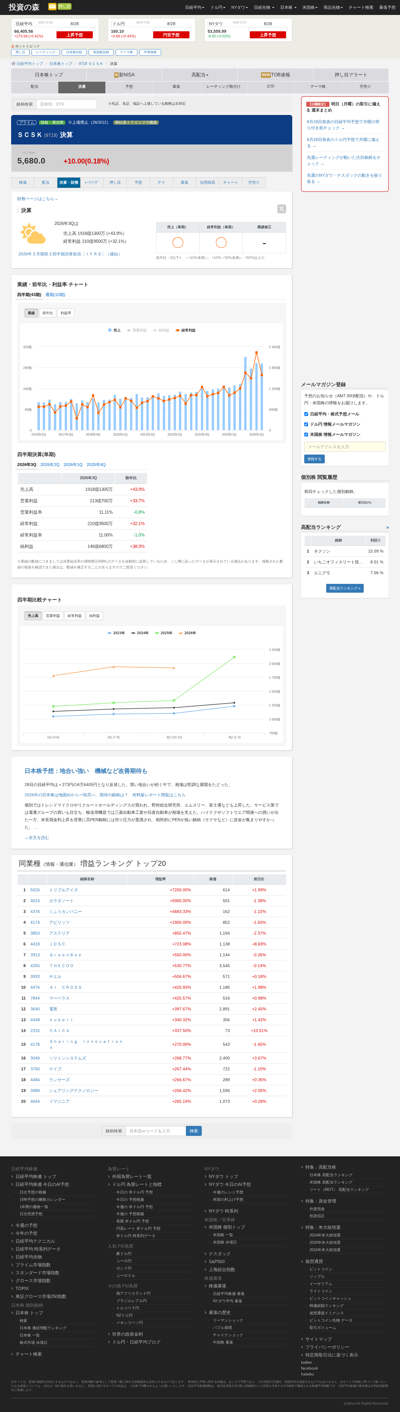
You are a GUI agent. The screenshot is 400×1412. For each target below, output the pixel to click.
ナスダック (220, 1253)
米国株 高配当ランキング (331, 1182)
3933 (35, 976)
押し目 (64, 6)
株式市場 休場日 (33, 1342)
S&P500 (217, 1261)
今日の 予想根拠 (130, 1199)
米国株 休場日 (225, 1242)
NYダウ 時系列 (223, 1210)
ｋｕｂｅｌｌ (61, 1019)
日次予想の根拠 (33, 1192)
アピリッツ (59, 922)
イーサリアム (321, 1284)
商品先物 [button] (332, 7)
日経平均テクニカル (35, 1241)
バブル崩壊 (222, 1327)
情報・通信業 (52, 123)
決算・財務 (68, 182)
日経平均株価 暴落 (229, 1293)
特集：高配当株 (320, 1167)
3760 (35, 1069)
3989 (35, 1090)
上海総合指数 (222, 1269)
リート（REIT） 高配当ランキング (339, 1189)
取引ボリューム (323, 1327)
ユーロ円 (123, 1261)
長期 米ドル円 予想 (132, 1221)
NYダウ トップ (223, 1176)
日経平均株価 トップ (36, 1176)
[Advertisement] (345, 285)
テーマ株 (126, 52)
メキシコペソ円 (129, 1322)
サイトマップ (318, 1339)
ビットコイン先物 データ (331, 1320)
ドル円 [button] (216, 7)
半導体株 (150, 52)
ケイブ (55, 1069)
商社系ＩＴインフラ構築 (136, 123)
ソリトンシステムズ (67, 1058)
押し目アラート (351, 74)
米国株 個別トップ (227, 1226)
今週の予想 (26, 1225)
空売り (365, 87)
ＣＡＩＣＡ (59, 1030)
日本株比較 (74, 52)
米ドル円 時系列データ (135, 1236)
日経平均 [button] (193, 7)
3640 (35, 1009)
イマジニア (59, 1101)
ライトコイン (321, 1291)
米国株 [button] (308, 7)
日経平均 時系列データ (38, 1248)
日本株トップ (49, 74)
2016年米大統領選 (325, 1250)
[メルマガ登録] (52, 6)
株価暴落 (217, 1285)
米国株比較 (101, 52)
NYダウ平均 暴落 (227, 1301)
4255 (35, 965)
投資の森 (24, 7)
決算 (82, 87)
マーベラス (59, 998)
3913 (35, 954)
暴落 (176, 87)
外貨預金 (317, 1209)
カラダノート (61, 900)
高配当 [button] (199, 74)
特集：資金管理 (320, 1200)
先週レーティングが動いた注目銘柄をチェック (344, 160)
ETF (271, 87)
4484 (35, 1079)
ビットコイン (321, 1269)
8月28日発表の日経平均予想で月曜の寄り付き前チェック (343, 124)
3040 (35, 1058)
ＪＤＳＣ (57, 944)
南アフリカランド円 (133, 1293)
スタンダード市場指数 (37, 1272)
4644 (35, 1101)
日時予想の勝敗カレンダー (42, 1199)
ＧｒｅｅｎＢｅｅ (65, 954)
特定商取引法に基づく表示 (331, 1354)
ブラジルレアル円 (131, 1301)
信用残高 (207, 182)
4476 (35, 987)
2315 (35, 1030)
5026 (35, 890)
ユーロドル (125, 1275)
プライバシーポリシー (327, 1346)
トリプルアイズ (63, 890)
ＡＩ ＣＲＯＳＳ (65, 987)
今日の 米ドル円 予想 (134, 1192)
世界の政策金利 (127, 1334)
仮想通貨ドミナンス (327, 1313)
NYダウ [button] (238, 7)
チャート (230, 182)
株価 (23, 182)
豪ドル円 (123, 1253)
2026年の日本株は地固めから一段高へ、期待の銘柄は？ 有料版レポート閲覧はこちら (105, 794)
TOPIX (22, 1288)
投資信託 (317, 1216)
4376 (35, 911)
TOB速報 (276, 74)
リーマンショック (228, 1320)
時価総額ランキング (327, 1305)
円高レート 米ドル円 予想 (138, 1228)
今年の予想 (26, 1233)
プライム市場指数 (33, 1264)
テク (161, 182)
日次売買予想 (31, 1214)
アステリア (59, 933)
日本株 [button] (287, 7)
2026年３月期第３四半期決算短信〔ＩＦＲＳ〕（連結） (69, 254)
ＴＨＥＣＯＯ (61, 965)
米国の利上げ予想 (228, 1199)
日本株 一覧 (30, 1335)
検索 (194, 1131)
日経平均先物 (29, 1256)
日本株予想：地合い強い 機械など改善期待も (86, 771)
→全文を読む (37, 837)
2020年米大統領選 (325, 1242)
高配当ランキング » (344, 588)
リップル (317, 1276)
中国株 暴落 (223, 1342)
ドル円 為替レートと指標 (137, 1184)
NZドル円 (124, 1315)
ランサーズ (59, 1079)
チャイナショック (228, 1335)
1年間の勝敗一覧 (34, 1207)
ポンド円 (123, 1268)
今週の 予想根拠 (130, 1214)
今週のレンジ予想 (228, 1192)
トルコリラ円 (127, 1308)
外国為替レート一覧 (132, 1176)
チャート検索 (361, 7)
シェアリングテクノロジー (73, 1090)
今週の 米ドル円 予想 (134, 1207)
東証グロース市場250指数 (41, 1296)
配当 (34, 87)
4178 (35, 1044)
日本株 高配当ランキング (331, 1175)
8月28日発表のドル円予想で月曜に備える (343, 142)
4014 (35, 900)
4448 (35, 1019)
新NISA (125, 74)
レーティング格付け (223, 87)
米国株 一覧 (223, 1235)
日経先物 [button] (262, 7)
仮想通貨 (314, 1261)
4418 (35, 944)
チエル (55, 976)
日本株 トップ (29, 1312)
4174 (35, 922)
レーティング (45, 52)
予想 (129, 87)
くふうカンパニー (65, 911)
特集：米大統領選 (323, 1227)
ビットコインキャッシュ (330, 1298)
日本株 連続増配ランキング (43, 1328)
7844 (35, 998)
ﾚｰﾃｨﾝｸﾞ (92, 182)
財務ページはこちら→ (37, 198)
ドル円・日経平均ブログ (136, 1341)
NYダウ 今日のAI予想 (230, 1184)
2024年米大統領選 (325, 1235)
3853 (35, 933)
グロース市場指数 (33, 1280)
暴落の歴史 (220, 1312)
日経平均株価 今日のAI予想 (42, 1184)
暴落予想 (387, 7)
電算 (53, 1009)
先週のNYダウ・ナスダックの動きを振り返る (344, 178)
